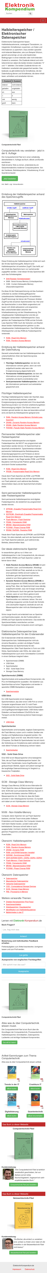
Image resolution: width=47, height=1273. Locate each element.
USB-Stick (10, 722)
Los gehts (23, 955)
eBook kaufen (12, 1088)
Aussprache (23, 971)
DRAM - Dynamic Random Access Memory (22, 422)
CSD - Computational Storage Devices (21, 886)
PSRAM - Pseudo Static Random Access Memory (25, 427)
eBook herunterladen (35, 1116)
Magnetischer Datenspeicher (17, 881)
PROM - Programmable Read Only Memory (23, 471)
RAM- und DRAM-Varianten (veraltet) (20, 852)
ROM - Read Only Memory (16, 338)
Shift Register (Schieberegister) (18, 278)
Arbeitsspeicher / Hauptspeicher (18, 907)
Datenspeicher (11, 878)
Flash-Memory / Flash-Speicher (18, 519)
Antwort (23, 936)
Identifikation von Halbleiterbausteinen (21, 909)
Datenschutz (30, 1269)
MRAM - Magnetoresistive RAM (18, 525)
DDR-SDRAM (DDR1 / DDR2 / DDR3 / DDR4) (24, 857)
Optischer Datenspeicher (15, 883)
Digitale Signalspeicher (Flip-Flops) (20, 901)
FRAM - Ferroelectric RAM (16, 522)
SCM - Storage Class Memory (17, 805)
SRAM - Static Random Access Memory (21, 425)
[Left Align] (30, 13)
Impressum (17, 1269)
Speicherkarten (12, 750)
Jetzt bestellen (9, 178)
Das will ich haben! (9, 1042)
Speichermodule (12, 691)
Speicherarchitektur (13, 904)
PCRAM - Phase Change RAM (18, 527)
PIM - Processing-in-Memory (17, 891)
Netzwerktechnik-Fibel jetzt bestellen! (23, 1252)
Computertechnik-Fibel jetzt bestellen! (23, 1184)
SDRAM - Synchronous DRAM (18, 855)
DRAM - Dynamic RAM (15, 850)
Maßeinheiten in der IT (15, 912)
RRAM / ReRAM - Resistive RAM (19, 530)
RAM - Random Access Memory (18, 340)
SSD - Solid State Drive (15, 775)
